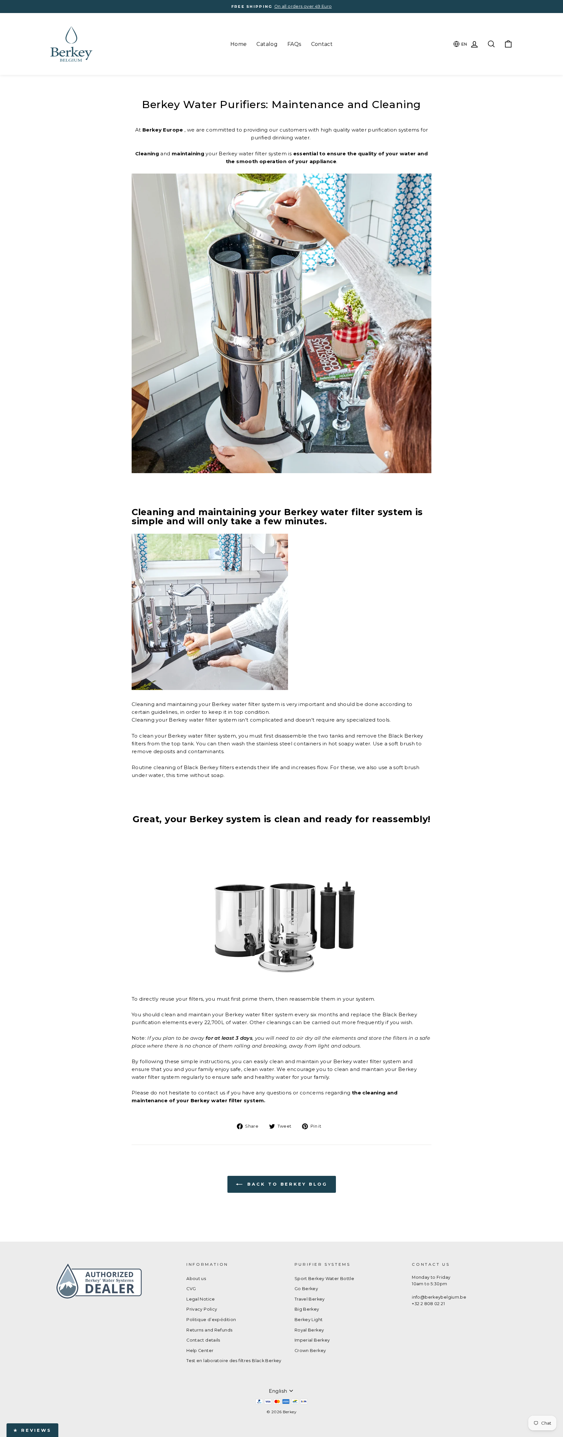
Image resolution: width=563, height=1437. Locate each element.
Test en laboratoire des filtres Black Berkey (234, 1360)
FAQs (294, 44)
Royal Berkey (309, 1330)
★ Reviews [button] (32, 1430)
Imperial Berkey (312, 1340)
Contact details (203, 1340)
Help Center (199, 1350)
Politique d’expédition (211, 1319)
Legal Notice (200, 1299)
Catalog (267, 44)
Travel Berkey (310, 1299)
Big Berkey (307, 1309)
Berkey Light (309, 1319)
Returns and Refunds (209, 1330)
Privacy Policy (201, 1309)
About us (196, 1278)
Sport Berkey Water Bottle (324, 1278)
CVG (191, 1288)
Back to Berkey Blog (286, 1184)
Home (238, 44)
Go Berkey (306, 1288)
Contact (322, 44)
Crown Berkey (310, 1350)
